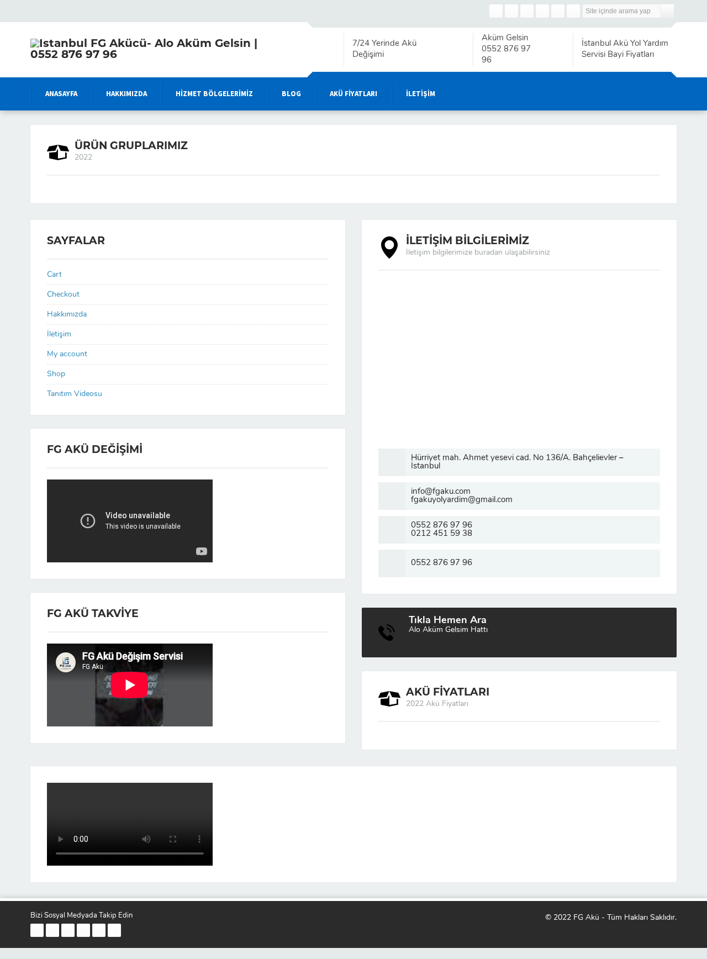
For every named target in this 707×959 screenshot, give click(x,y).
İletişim (59, 334)
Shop (56, 374)
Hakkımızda (67, 314)
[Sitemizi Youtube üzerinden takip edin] (542, 11)
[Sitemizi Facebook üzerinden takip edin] (496, 11)
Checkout (63, 295)
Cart (54, 275)
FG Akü (586, 918)
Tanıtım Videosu (74, 394)
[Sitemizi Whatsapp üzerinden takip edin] (573, 11)
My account (67, 354)
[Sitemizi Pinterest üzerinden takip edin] (557, 11)
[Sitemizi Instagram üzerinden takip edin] (527, 11)
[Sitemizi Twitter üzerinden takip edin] (511, 11)
